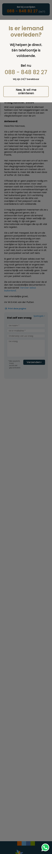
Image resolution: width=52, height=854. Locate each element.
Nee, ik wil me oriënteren (26, 91)
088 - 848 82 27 (26, 72)
